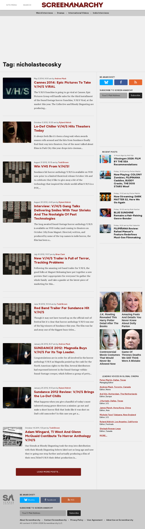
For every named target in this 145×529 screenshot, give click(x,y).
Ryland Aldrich (65, 122)
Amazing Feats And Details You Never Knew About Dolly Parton (131, 320)
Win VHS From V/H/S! (51, 166)
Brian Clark (60, 254)
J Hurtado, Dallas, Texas (111, 401)
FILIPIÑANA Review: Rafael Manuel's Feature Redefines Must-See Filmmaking (127, 233)
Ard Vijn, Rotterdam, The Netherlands (118, 394)
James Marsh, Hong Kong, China (115, 408)
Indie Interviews (101, 13)
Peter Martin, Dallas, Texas (113, 380)
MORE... (103, 435)
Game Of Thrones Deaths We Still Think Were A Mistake (131, 356)
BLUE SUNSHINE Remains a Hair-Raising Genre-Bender (128, 215)
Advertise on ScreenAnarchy (119, 520)
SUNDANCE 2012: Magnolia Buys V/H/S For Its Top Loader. (60, 350)
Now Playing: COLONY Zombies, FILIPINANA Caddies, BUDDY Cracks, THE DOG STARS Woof (128, 180)
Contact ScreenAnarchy (55, 520)
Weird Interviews (44, 13)
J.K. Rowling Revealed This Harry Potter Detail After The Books (109, 320)
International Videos (78, 13)
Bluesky (31, 500)
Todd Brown (63, 162)
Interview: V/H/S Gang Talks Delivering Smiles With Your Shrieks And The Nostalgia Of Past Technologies (62, 212)
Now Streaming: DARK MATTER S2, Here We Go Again (127, 199)
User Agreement (95, 520)
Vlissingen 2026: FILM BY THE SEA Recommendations (127, 161)
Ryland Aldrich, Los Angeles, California (119, 421)
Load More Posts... (48, 472)
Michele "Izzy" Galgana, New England (118, 415)
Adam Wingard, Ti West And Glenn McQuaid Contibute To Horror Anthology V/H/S (58, 436)
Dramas (60, 13)
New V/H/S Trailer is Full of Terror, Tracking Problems (62, 260)
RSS (72, 500)
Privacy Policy (76, 520)
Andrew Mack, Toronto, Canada (115, 387)
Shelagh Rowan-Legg (110, 428)
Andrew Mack (60, 78)
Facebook (51, 500)
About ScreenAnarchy (30, 520)
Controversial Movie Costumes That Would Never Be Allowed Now (110, 357)
